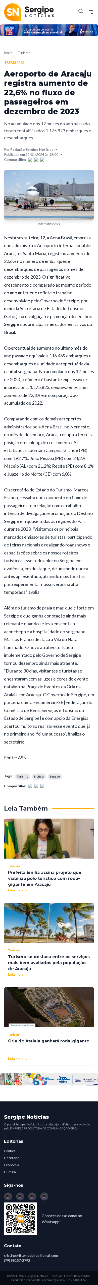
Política (10, 1151)
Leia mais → (18, 890)
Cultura (10, 1172)
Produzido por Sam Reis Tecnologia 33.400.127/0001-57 (49, 1280)
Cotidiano (11, 1158)
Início (8, 53)
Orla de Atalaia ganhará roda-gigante (48, 1041)
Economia (11, 1165)
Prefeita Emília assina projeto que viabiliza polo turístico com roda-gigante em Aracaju (44, 878)
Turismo (24, 53)
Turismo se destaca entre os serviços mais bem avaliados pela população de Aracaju (49, 962)
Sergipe (55, 776)
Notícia (39, 776)
